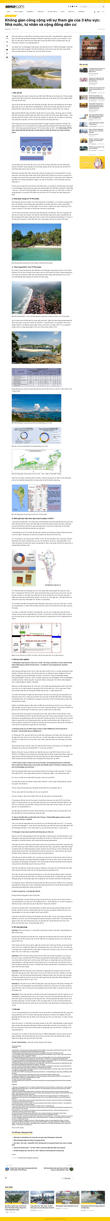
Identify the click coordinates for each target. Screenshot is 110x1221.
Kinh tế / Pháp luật (94, 73)
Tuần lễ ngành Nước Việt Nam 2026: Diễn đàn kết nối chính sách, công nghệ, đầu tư (96, 116)
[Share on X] (7, 46)
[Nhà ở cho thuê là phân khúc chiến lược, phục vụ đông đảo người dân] (84, 131)
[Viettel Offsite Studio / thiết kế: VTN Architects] (84, 124)
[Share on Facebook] (7, 42)
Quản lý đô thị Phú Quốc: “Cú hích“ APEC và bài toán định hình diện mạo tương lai (39, 1147)
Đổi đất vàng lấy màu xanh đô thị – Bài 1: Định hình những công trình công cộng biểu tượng (16, 1207)
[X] (70, 6)
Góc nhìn (8, 1203)
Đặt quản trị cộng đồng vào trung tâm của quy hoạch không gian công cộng (38, 1137)
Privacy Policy (26, 1)
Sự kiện (91, 119)
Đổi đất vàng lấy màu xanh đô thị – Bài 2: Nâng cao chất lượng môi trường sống (39, 1150)
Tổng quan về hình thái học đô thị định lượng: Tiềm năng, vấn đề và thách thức (96, 80)
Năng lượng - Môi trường (88, 1203)
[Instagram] (75, 6)
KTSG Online (33, 1210)
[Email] (7, 50)
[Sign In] (94, 12)
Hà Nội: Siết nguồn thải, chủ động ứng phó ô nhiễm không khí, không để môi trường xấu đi (96, 97)
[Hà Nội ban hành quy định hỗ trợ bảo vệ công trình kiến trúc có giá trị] (84, 89)
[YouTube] (72, 6)
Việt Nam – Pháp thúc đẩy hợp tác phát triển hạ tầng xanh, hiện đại (96, 140)
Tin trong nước (93, 92)
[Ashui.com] (14, 6)
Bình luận (67, 1178)
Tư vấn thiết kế (93, 126)
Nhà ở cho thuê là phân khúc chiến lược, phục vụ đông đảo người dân (96, 131)
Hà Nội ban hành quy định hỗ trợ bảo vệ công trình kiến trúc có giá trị (97, 89)
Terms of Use (36, 1)
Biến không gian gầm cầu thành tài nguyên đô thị (29, 1140)
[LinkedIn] (77, 6)
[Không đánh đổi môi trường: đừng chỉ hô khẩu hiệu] (93, 1197)
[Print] (7, 57)
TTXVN (6, 1212)
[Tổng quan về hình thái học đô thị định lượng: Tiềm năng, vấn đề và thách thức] (84, 79)
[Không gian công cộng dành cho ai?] (68, 1197)
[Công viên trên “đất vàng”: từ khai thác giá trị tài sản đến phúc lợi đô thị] (42, 1197)
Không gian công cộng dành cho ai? (67, 1206)
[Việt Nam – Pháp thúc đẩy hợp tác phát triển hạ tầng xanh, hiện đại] (84, 140)
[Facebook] (68, 6)
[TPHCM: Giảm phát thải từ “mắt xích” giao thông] (84, 148)
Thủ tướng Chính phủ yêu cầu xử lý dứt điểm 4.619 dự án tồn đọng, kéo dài (97, 70)
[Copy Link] (7, 53)
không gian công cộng (32, 1157)
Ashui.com (7, 29)
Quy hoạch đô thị (10, 15)
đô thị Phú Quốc (22, 1157)
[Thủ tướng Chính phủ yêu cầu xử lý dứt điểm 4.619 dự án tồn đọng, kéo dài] (84, 70)
